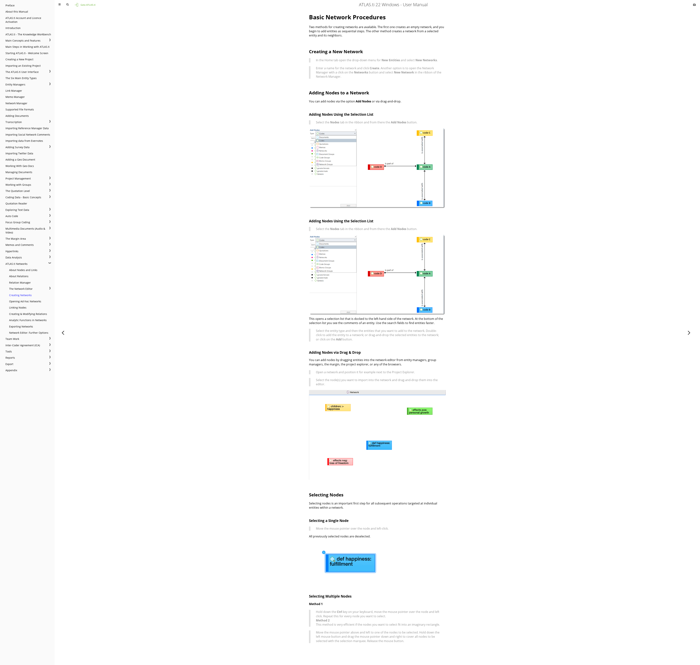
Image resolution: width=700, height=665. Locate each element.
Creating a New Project (19, 59)
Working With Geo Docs (19, 166)
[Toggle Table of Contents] (59, 4)
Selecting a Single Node (329, 520)
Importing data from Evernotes (24, 141)
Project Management (18, 178)
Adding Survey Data (17, 147)
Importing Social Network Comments (27, 134)
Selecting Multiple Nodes (330, 596)
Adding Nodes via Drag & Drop (335, 352)
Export (9, 364)
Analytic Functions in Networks (28, 320)
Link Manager (13, 90)
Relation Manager (20, 282)
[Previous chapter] (63, 332)
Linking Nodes (17, 307)
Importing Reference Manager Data (27, 128)
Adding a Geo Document (20, 159)
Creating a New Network (336, 51)
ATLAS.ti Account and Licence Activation (23, 20)
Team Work (12, 339)
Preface (10, 5)
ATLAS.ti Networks (16, 264)
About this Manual (16, 11)
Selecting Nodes (326, 495)
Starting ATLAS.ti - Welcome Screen (26, 53)
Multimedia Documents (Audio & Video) (25, 230)
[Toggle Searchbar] (67, 4)
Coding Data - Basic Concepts (23, 197)
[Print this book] (694, 5)
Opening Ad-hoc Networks (25, 301)
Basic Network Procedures (347, 17)
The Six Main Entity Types (21, 78)
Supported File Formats (19, 109)
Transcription (13, 122)
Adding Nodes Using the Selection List (341, 114)
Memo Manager (15, 97)
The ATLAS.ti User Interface (22, 72)
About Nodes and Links (23, 270)
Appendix (11, 370)
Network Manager (16, 103)
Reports (10, 357)
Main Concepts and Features (22, 40)
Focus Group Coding (17, 222)
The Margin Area (15, 238)
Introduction (13, 28)
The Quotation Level (17, 191)
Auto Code (11, 216)
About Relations (18, 276)
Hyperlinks (11, 251)
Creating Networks (20, 295)
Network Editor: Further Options (28, 332)
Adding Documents (17, 116)
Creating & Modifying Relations (28, 314)
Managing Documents (18, 172)
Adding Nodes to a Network (339, 93)
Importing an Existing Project (23, 65)
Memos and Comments (19, 245)
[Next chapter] (689, 332)
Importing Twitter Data (19, 153)
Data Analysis (13, 257)
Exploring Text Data (17, 210)
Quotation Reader (16, 203)
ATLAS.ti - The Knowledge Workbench (28, 34)
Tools (8, 351)
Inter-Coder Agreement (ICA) (22, 345)
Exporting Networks (21, 326)
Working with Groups (18, 184)
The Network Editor (21, 288)
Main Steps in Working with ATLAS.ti (27, 46)
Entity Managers (15, 84)
